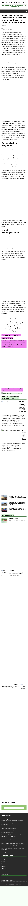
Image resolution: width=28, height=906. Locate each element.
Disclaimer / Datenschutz (7, 880)
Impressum (4, 878)
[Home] (4, 521)
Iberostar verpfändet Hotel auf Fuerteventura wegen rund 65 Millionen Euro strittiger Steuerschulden (23, 407)
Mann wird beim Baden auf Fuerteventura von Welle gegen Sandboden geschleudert (17, 497)
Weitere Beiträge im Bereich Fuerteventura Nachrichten (10, 397)
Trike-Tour (3, 868)
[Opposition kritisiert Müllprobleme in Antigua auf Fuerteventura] (10, 430)
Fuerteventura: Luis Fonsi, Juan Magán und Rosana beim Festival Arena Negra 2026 (17, 510)
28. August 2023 (5, 25)
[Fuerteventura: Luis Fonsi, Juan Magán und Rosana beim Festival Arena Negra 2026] (4, 511)
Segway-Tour (4, 866)
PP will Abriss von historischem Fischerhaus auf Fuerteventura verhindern (17, 503)
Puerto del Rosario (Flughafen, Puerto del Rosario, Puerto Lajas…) (12, 848)
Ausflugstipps (4, 859)
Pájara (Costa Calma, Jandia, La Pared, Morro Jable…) (13, 843)
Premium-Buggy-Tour (6, 863)
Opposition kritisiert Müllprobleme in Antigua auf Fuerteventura (24, 435)
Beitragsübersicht (6, 515)
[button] (26, 11)
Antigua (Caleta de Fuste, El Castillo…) (9, 845)
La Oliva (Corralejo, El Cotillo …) (8, 852)
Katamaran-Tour (5, 871)
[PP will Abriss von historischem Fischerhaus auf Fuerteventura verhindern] (4, 505)
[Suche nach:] (14, 808)
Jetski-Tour (3, 861)
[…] (11, 427)
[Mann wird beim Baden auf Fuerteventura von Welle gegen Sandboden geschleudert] (4, 499)
